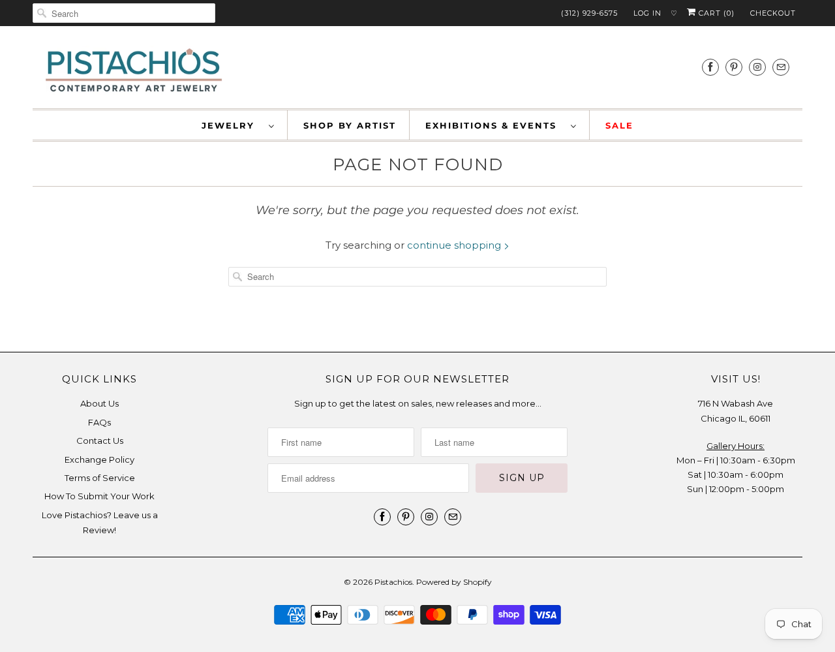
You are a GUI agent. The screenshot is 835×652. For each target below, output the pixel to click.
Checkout (773, 13)
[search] (124, 13)
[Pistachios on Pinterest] (733, 67)
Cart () (715, 13)
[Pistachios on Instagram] (757, 67)
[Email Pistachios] (780, 67)
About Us (99, 403)
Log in (647, 13)
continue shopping (455, 245)
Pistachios (393, 582)
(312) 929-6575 (589, 13)
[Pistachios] (134, 70)
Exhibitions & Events (494, 125)
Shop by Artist (349, 125)
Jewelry (232, 125)
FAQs (99, 422)
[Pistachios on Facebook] (710, 67)
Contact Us (99, 440)
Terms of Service (100, 478)
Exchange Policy (99, 459)
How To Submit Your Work (99, 496)
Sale (619, 125)
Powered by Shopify (454, 582)
